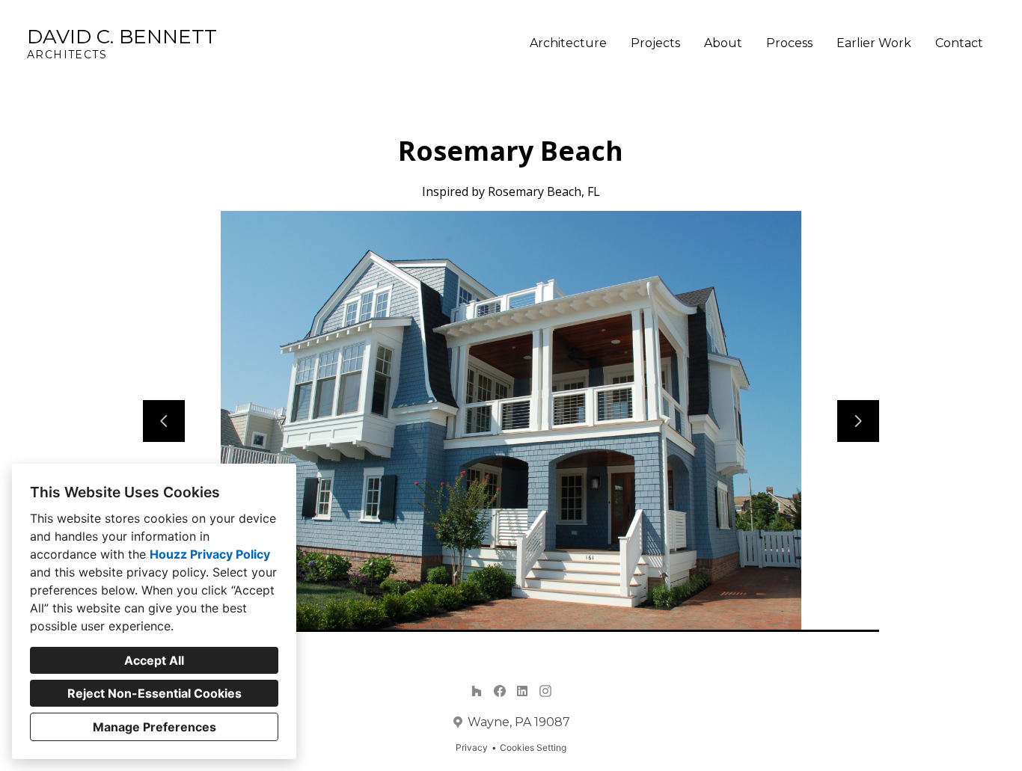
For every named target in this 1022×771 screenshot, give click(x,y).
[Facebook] (499, 691)
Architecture (568, 43)
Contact (959, 43)
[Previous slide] (164, 421)
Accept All (154, 660)
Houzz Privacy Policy (210, 554)
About (723, 43)
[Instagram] (545, 691)
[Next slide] (858, 421)
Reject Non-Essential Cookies (154, 693)
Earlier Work (873, 43)
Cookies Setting (533, 747)
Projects (655, 43)
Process (789, 43)
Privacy (472, 747)
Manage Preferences (154, 726)
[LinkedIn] (522, 691)
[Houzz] (476, 691)
